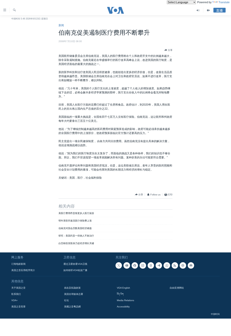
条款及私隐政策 (72, 287)
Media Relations (125, 300)
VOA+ (14, 300)
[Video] (208, 10)
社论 (66, 300)
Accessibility (123, 306)
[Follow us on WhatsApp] (167, 265)
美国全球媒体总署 (73, 294)
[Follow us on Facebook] (135, 265)
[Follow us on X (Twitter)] (119, 265)
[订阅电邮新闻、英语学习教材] (191, 265)
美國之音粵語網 (72, 306)
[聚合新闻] (175, 265)
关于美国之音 (18, 287)
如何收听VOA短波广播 (75, 270)
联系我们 (16, 294)
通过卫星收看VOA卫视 (75, 264)
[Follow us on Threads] (151, 265)
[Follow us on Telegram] (159, 265)
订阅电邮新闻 (18, 264)
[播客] (183, 265)
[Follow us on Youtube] (126, 265)
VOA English (123, 287)
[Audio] (198, 10)
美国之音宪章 (18, 306)
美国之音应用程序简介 (23, 270)
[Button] (168, 50)
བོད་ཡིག (120, 294)
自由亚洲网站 (177, 287)
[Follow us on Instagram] (143, 265)
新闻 (61, 25)
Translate (224, 2)
